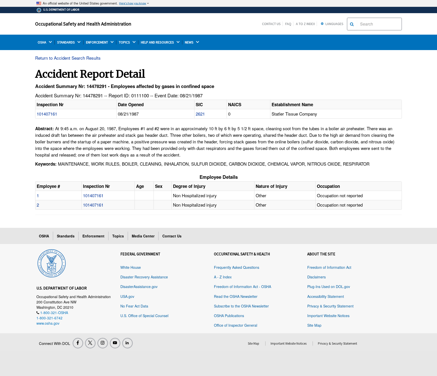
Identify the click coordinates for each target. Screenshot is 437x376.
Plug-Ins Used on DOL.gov (328, 286)
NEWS (189, 42)
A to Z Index (305, 23)
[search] (352, 24)
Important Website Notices (328, 315)
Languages (334, 23)
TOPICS (125, 42)
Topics (118, 235)
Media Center (143, 235)
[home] (51, 262)
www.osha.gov (47, 323)
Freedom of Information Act (329, 267)
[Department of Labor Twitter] (90, 343)
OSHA (42, 42)
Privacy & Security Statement (330, 305)
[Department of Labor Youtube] (115, 343)
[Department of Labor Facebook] (78, 343)
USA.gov (127, 296)
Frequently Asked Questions (236, 267)
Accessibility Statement (325, 296)
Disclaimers (316, 276)
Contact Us (271, 23)
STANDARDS (66, 42)
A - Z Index (223, 276)
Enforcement (93, 235)
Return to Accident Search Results (68, 58)
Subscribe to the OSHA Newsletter (241, 305)
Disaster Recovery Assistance (144, 276)
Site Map (314, 325)
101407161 (47, 113)
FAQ (288, 23)
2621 (200, 113)
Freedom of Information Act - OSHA (242, 286)
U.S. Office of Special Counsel (144, 315)
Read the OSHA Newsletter (235, 296)
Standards (66, 235)
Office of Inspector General (235, 325)
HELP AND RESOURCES (158, 42)
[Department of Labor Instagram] (102, 343)
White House (130, 267)
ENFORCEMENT (97, 42)
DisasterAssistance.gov (139, 286)
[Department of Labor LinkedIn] (127, 343)
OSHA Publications (229, 315)
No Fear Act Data (134, 305)
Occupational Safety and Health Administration (83, 24)
